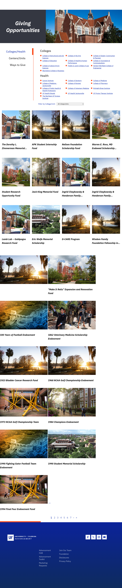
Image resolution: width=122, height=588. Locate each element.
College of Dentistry (75, 81)
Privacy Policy (65, 561)
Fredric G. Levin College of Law (78, 66)
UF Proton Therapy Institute (103, 93)
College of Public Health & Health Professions (51, 89)
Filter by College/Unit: (46, 104)
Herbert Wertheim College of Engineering (103, 67)
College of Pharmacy (100, 83)
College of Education (49, 61)
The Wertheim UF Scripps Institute (51, 97)
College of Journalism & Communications (101, 62)
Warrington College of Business (53, 71)
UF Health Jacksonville (76, 93)
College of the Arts (74, 56)
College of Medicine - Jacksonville (49, 84)
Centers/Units (17, 58)
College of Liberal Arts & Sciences (50, 67)
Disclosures (64, 557)
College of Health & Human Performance (77, 62)
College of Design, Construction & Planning (104, 57)
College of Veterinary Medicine (78, 88)
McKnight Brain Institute (101, 88)
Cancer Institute (48, 81)
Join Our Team (65, 550)
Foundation (64, 554)
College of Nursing (74, 83)
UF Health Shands (48, 93)
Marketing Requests (43, 564)
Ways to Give (17, 65)
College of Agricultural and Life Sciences (53, 57)
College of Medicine (100, 81)
